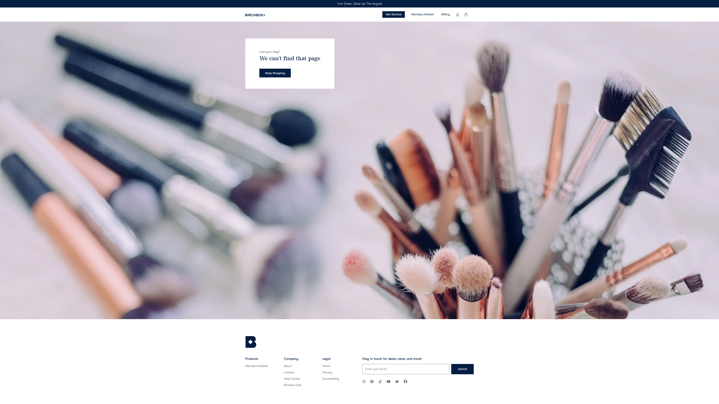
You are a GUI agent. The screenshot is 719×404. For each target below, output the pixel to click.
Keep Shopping (275, 73)
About (288, 366)
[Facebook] (405, 382)
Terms (326, 366)
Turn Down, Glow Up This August (359, 3)
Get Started (393, 14)
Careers (289, 372)
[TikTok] (380, 382)
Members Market (422, 14)
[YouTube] (388, 382)
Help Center (292, 378)
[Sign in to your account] (457, 14)
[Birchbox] (251, 342)
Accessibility (330, 378)
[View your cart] (468, 14)
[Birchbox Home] (255, 15)
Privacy (327, 372)
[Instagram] (363, 382)
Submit (462, 369)
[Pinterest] (372, 382)
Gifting (445, 14)
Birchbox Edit (292, 385)
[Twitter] (397, 382)
